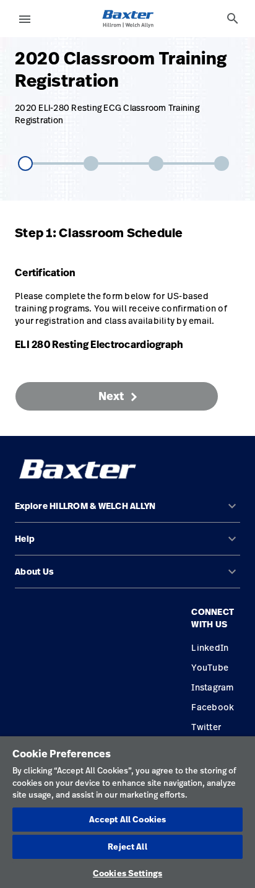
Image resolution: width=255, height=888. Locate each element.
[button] (127, 511)
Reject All (127, 846)
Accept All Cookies (127, 819)
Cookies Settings (127, 873)
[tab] (232, 18)
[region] (127, 812)
